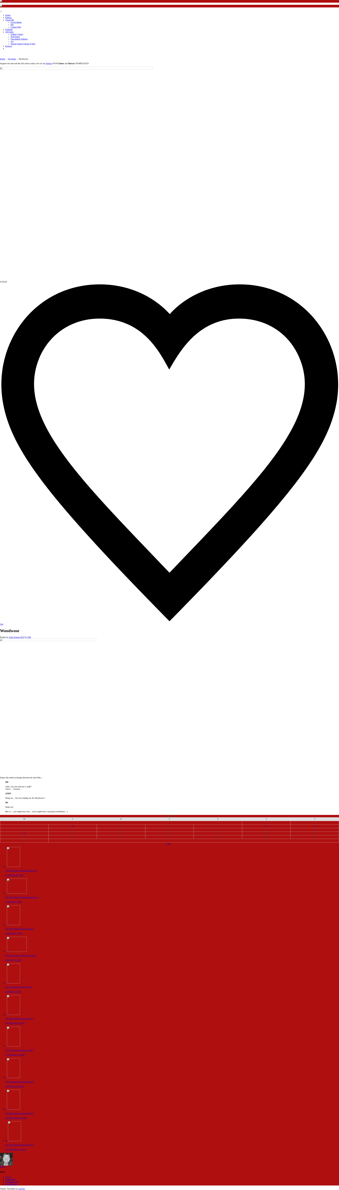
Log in (3, 1167)
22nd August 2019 (16, 637)
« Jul (168, 843)
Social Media (16, 22)
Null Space (15, 37)
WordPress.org (11, 1184)
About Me (9, 20)
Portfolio (9, 29)
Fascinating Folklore (19, 39)
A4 (12, 41)
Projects (8, 46)
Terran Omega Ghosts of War (23, 44)
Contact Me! (16, 27)
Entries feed (10, 1179)
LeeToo (21, 1189)
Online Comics (17, 34)
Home (7, 15)
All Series (9, 32)
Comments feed (11, 1182)
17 (24, 833)
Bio (12, 25)
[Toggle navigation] (1, 11)
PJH (29, 637)
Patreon (8, 17)
